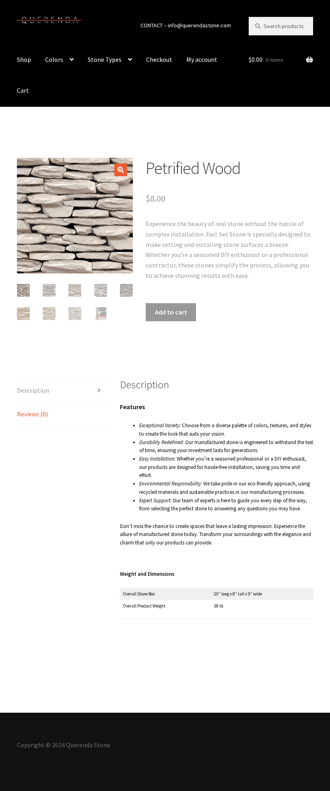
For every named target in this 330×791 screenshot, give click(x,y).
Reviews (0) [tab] (32, 414)
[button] (120, 169)
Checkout (159, 59)
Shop (24, 59)
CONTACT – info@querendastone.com (185, 25)
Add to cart (171, 312)
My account (201, 59)
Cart (23, 90)
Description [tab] (33, 390)
